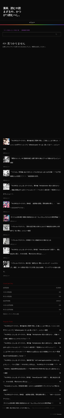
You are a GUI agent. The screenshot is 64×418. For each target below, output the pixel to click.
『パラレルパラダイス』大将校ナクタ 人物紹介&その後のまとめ (30, 240)
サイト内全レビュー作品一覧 (11, 30)
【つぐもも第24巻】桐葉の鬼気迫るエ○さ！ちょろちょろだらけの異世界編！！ (35, 217)
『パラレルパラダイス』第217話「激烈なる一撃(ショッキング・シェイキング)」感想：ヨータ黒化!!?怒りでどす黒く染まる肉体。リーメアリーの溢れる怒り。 (31, 267)
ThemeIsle (59, 414)
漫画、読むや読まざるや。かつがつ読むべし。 (12, 11)
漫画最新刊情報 (26, 30)
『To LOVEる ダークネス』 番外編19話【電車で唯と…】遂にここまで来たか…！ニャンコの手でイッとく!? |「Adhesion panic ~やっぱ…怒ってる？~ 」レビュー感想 (32, 145)
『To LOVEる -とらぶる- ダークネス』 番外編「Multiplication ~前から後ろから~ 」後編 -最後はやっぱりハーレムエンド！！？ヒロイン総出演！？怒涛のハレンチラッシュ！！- (32, 190)
